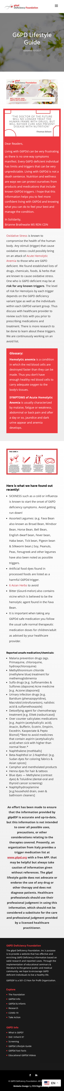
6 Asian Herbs (18, 585)
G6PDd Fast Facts (17, 1050)
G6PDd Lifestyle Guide (20, 1046)
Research (13, 1008)
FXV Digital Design (41, 1086)
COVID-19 (13, 1012)
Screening (14, 1041)
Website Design (21, 1086)
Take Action (15, 1017)
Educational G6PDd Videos (22, 1055)
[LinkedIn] (36, 1075)
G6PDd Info (14, 999)
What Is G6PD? (16, 1032)
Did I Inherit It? (16, 1036)
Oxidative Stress (16, 236)
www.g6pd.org (17, 857)
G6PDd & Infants (17, 1003)
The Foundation (17, 994)
